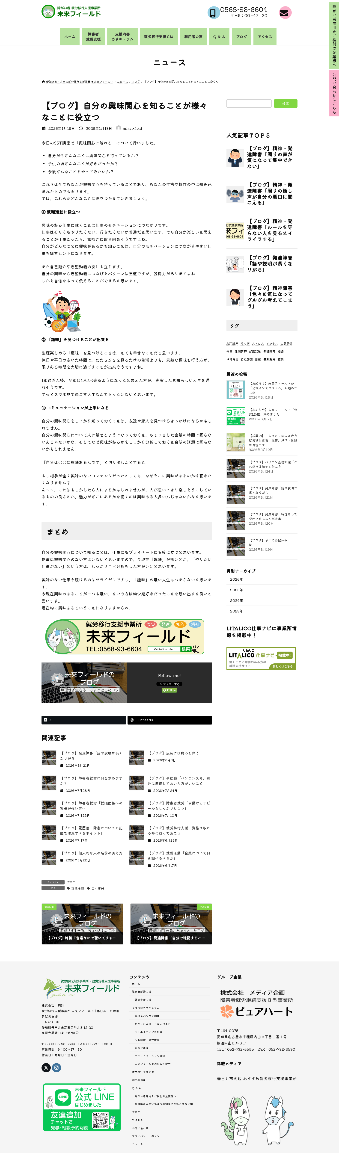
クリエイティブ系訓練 (148, 1032)
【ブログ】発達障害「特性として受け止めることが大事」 (273, 516)
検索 (285, 103)
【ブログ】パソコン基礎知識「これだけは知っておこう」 (273, 464)
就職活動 (77, 888)
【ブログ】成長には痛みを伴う (173, 753)
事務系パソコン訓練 (147, 1015)
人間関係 (286, 343)
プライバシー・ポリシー (147, 1136)
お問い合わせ (140, 1128)
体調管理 (241, 351)
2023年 (236, 610)
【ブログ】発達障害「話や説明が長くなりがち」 (273, 490)
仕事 (229, 351)
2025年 (236, 589)
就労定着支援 (143, 1000)
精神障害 (232, 359)
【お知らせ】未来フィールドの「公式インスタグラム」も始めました (273, 388)
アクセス (137, 1120)
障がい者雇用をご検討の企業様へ (155, 1096)
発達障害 (269, 351)
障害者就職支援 (141, 991)
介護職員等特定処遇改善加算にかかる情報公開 (164, 1104)
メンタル (272, 343)
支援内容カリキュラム (146, 1008)
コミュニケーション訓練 (150, 1056)
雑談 (281, 359)
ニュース (137, 1144)
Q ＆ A (136, 1088)
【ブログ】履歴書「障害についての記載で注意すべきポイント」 (91, 830)
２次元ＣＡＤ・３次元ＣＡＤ (153, 1024)
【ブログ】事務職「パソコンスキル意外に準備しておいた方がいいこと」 (179, 780)
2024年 (236, 600)
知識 (281, 351)
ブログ (71, 882)
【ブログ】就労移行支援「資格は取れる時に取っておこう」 (179, 830)
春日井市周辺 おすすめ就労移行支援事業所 (257, 1078)
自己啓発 (97, 888)
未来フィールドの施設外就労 (153, 1064)
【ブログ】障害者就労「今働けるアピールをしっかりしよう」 (179, 805)
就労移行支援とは (143, 1072)
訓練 (258, 359)
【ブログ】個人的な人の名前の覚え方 (91, 853)
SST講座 (232, 343)
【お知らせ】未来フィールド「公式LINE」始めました (273, 412)
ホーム (136, 983)
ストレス (258, 343)
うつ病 (245, 343)
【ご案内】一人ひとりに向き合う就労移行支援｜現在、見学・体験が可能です (273, 440)
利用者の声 (139, 1080)
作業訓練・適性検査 (147, 1040)
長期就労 (269, 359)
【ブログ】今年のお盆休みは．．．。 (268, 542)
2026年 (236, 579)
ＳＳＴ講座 (142, 1048)
